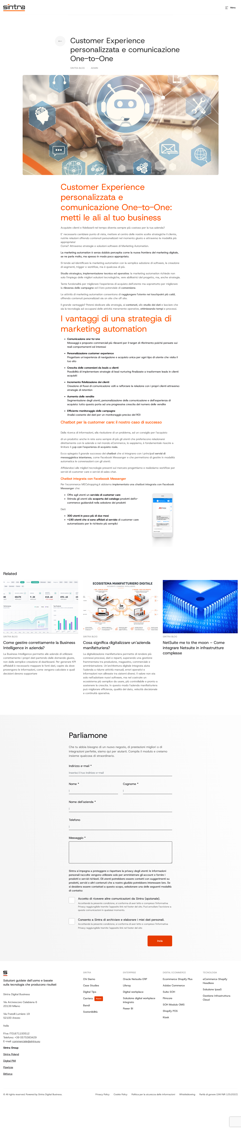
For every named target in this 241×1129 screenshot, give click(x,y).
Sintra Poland (11, 1054)
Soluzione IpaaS (212, 989)
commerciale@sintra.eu (26, 1041)
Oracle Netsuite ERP (135, 979)
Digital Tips (60, 41)
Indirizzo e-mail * (80, 766)
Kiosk (166, 1017)
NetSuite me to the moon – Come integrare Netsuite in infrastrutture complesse (194, 648)
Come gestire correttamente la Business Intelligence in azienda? (39, 645)
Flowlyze (8, 1067)
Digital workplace (133, 992)
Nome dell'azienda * (82, 802)
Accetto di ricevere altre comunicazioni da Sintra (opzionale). (124, 904)
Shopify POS (170, 1011)
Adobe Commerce (174, 985)
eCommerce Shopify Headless (215, 981)
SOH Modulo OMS (174, 1004)
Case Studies (91, 985)
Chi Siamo (89, 979)
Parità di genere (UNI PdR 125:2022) (218, 1094)
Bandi (86, 1005)
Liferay (127, 985)
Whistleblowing (187, 1094)
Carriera (92, 998)
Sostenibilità (90, 1011)
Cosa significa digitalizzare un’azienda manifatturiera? (116, 645)
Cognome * (130, 784)
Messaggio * (77, 838)
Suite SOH (169, 992)
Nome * (74, 784)
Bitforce (7, 1074)
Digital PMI (9, 1061)
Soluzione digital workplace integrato (139, 1000)
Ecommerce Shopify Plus (177, 979)
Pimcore (167, 998)
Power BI (128, 1008)
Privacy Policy (102, 1094)
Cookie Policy (120, 1094)
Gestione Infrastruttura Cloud (216, 997)
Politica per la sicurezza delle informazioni (153, 1094)
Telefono (74, 820)
